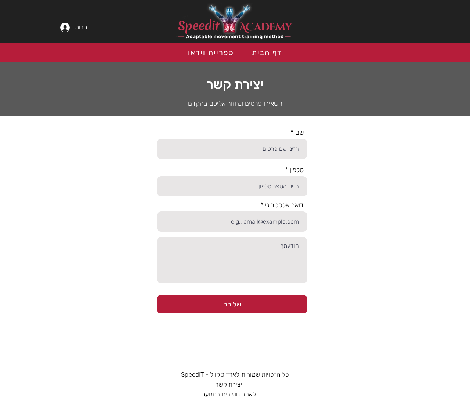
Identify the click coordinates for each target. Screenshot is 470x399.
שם (299, 132)
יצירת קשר (228, 384)
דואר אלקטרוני (284, 205)
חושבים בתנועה (220, 394)
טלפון (297, 170)
